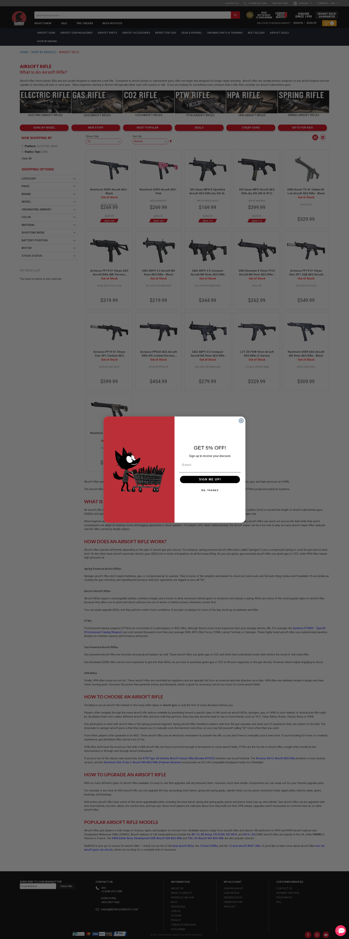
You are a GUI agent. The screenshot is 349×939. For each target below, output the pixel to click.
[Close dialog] (241, 420)
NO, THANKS (210, 490)
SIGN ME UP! (210, 479)
